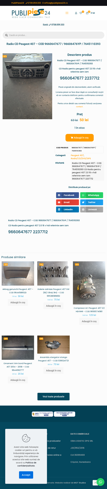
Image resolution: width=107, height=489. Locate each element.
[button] (80, 137)
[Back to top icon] (95, 482)
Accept (26, 475)
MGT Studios (80, 482)
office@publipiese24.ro (56, 3)
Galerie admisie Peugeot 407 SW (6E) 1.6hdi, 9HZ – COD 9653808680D (53, 292)
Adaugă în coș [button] (17, 302)
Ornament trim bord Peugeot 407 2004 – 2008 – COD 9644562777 (18, 366)
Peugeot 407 (77, 155)
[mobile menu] (67, 13)
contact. (79, 106)
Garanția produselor (50, 441)
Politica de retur (48, 448)
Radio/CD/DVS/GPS (81, 158)
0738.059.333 (34, 3)
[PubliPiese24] (30, 13)
